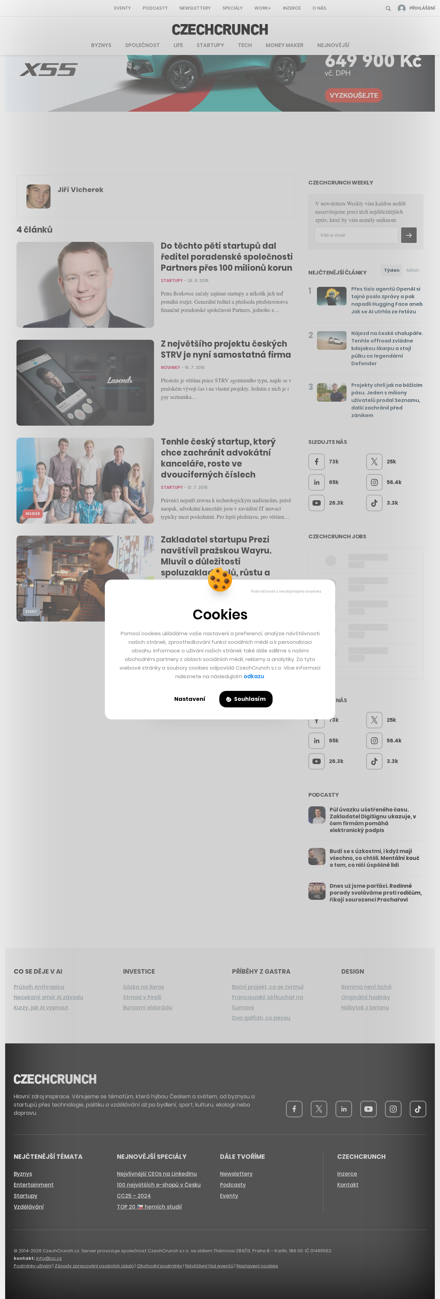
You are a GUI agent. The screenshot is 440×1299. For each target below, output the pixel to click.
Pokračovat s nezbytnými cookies (286, 591)
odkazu (254, 676)
